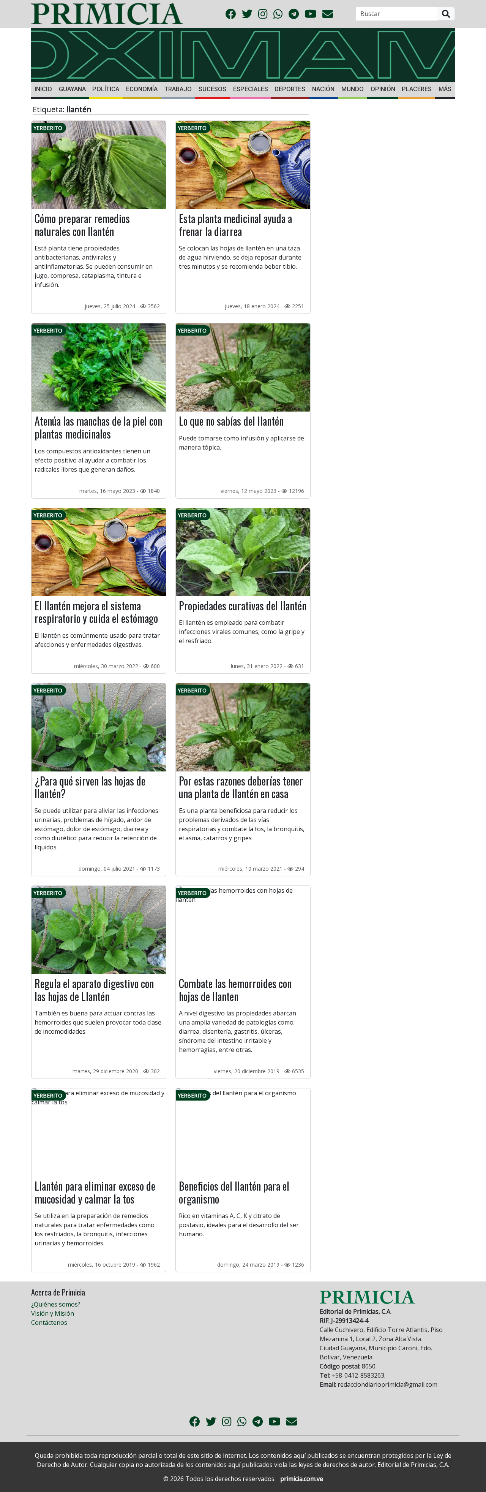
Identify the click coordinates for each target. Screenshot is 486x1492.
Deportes (290, 89)
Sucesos (212, 89)
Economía (142, 89)
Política (105, 89)
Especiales (250, 89)
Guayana (72, 89)
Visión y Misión (52, 1313)
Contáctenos (49, 1322)
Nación (323, 89)
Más (445, 89)
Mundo (352, 89)
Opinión (383, 89)
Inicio (43, 89)
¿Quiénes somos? (55, 1304)
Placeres (417, 89)
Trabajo (178, 89)
